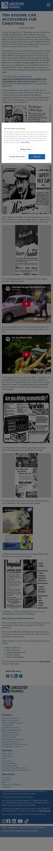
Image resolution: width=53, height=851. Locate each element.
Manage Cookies (25, 149)
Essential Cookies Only (17, 156)
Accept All (36, 156)
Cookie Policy (25, 142)
